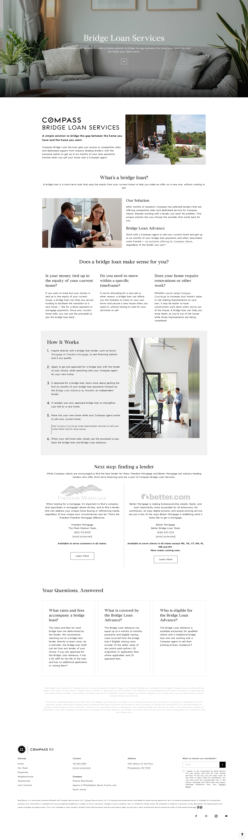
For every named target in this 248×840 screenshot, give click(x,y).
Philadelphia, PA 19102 (139, 768)
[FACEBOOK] (196, 816)
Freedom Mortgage (77, 354)
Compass (88, 800)
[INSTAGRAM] (206, 816)
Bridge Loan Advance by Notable (75, 390)
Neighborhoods (25, 776)
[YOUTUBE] (226, 816)
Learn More (82, 556)
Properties (23, 772)
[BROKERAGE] (216, 816)
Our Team (23, 768)
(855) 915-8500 (82, 532)
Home (21, 764)
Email (188, 765)
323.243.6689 (79, 764)
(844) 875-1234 (165, 532)
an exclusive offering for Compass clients (168, 241)
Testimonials (24, 781)
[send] (223, 765)
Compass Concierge (67, 426)
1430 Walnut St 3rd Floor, (141, 764)
